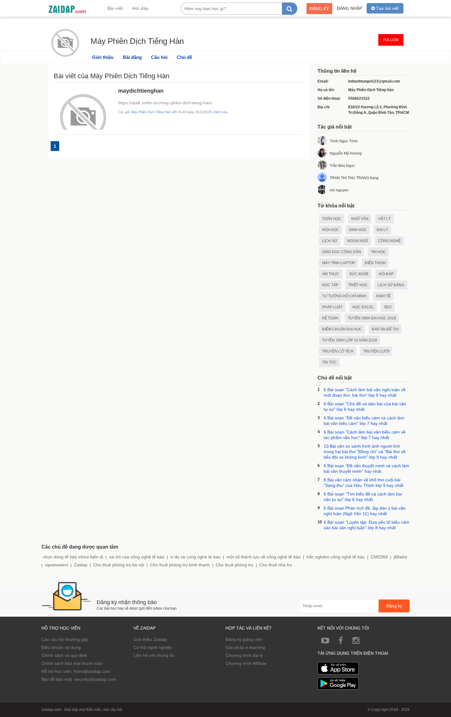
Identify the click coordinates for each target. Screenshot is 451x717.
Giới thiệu (103, 57)
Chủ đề (184, 57)
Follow (391, 40)
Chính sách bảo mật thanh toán (72, 663)
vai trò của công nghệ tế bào (136, 556)
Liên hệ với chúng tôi (153, 655)
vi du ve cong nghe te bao (195, 556)
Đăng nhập (349, 8)
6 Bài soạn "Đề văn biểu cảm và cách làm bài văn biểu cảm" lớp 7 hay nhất (364, 420)
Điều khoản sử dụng (61, 647)
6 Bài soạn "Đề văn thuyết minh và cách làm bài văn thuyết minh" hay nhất (366, 468)
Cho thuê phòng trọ (234, 564)
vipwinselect (56, 564)
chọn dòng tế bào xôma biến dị (73, 556)
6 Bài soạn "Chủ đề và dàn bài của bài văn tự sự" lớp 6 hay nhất (365, 406)
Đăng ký (319, 8)
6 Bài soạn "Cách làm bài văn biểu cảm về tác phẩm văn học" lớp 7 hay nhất (365, 435)
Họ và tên (326, 90)
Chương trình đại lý (244, 655)
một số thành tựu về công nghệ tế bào (263, 556)
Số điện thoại (329, 98)
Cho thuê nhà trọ (275, 564)
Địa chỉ (324, 107)
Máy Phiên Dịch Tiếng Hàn (137, 40)
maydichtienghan (141, 91)
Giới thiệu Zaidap (150, 639)
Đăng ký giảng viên (244, 639)
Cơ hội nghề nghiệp (152, 647)
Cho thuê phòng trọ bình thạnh (180, 564)
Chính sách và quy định (64, 655)
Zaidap (80, 564)
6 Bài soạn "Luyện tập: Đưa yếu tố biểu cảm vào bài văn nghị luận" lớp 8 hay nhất (366, 525)
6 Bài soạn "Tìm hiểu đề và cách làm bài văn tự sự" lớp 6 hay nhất (363, 496)
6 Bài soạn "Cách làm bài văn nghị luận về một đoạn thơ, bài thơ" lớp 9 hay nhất (365, 392)
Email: (323, 81)
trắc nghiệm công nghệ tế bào (335, 556)
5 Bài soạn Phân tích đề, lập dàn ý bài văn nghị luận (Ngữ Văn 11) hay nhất (365, 511)
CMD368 (379, 556)
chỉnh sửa (220, 112)
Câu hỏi (159, 57)
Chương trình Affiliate (246, 663)
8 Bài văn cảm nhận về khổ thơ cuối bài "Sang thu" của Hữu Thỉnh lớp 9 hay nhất (363, 482)
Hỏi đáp (140, 8)
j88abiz (400, 556)
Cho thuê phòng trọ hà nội (118, 564)
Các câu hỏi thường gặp (64, 639)
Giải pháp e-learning (245, 647)
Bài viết (115, 8)
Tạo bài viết (387, 8)
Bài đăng (132, 57)
